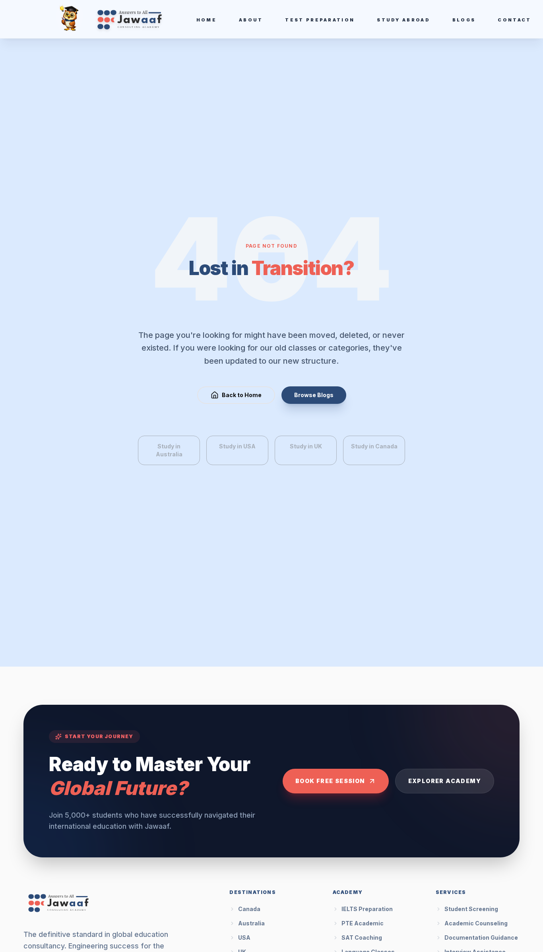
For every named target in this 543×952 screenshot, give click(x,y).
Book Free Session (330, 780)
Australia (251, 923)
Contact (514, 20)
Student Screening (471, 908)
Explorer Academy (444, 780)
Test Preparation (320, 20)
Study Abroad (403, 20)
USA (244, 937)
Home (206, 20)
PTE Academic (362, 923)
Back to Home (242, 395)
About (251, 20)
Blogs (464, 20)
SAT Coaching (361, 937)
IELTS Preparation (367, 908)
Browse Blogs (314, 395)
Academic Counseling (476, 923)
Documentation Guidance (481, 937)
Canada (249, 908)
